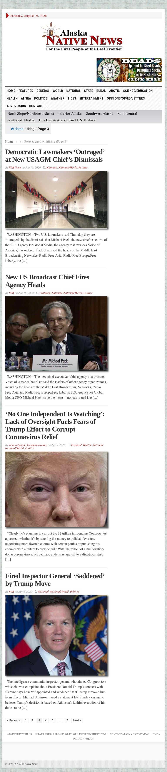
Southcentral (127, 113)
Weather (57, 98)
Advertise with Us (19, 734)
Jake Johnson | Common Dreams (28, 445)
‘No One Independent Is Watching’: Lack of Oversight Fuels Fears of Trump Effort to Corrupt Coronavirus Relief (54, 425)
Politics (41, 98)
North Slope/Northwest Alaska (30, 113)
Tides (72, 98)
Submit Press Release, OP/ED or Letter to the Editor (71, 734)
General (43, 91)
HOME (11, 91)
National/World (67, 167)
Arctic (114, 91)
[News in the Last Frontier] (83, 37)
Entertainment (91, 98)
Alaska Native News (26, 763)
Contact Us (38, 106)
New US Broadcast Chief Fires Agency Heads (47, 281)
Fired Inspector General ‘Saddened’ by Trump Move (54, 579)
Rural (101, 91)
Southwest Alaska (99, 113)
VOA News (15, 167)
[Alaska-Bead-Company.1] (129, 69)
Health (12, 98)
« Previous (13, 720)
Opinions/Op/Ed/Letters (126, 98)
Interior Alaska (70, 113)
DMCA (156, 734)
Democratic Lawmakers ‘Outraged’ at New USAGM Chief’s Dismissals (54, 155)
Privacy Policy (83, 739)
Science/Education (138, 91)
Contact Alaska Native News (129, 734)
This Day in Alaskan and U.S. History (66, 119)
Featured (25, 91)
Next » (77, 720)
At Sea (26, 98)
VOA (11, 293)
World (58, 91)
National (73, 91)
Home (18, 129)
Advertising (16, 106)
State (88, 91)
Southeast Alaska (20, 119)
